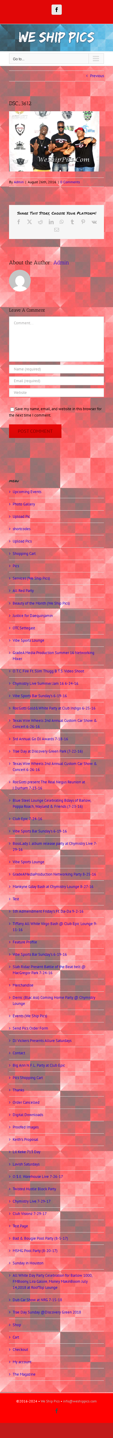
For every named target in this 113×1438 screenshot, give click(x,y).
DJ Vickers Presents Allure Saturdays (42, 1040)
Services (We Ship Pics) (31, 578)
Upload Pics (22, 541)
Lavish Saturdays (26, 1164)
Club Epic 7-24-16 (27, 818)
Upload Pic (21, 516)
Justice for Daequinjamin (33, 615)
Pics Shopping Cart (28, 1077)
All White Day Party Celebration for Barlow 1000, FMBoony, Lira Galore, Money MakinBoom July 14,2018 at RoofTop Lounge (52, 1281)
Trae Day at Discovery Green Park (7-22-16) (48, 751)
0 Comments (70, 182)
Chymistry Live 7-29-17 (32, 1201)
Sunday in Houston (28, 1263)
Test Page (20, 1226)
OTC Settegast (24, 628)
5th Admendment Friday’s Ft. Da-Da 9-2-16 (48, 911)
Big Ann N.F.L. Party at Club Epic (39, 1065)
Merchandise (23, 985)
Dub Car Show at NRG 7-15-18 (37, 1299)
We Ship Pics (50, 1401)
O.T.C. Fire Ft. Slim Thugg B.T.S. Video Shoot (48, 671)
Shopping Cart (24, 553)
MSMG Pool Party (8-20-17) (35, 1250)
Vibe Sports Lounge (28, 640)
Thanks (18, 1090)
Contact (19, 1053)
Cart (16, 1337)
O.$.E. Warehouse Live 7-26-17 (38, 1176)
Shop (17, 1324)
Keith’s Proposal (25, 1139)
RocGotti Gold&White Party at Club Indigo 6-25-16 (54, 708)
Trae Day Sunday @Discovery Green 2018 (47, 1312)
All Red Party (23, 590)
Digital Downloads (28, 1114)
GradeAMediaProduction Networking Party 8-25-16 (54, 874)
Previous (97, 75)
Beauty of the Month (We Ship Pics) (41, 603)
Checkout (20, 1349)
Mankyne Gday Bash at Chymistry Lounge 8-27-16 (53, 886)
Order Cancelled (26, 1102)
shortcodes (21, 528)
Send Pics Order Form (30, 1028)
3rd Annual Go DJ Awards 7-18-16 (40, 738)
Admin (19, 182)
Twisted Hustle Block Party (34, 1188)
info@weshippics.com (80, 1401)
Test (16, 899)
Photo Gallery (24, 504)
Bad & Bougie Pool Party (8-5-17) (40, 1238)
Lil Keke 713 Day (26, 1151)
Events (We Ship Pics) (30, 1015)
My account (22, 1361)
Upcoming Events (27, 491)
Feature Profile (25, 942)
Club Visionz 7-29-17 (30, 1213)
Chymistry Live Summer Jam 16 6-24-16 (45, 683)
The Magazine (24, 1374)
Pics (16, 565)
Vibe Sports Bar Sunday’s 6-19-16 (40, 695)
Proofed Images (26, 1127)
